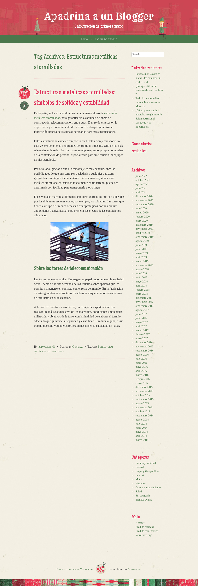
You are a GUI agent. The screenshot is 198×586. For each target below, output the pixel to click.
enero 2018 (142, 293)
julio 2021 (141, 188)
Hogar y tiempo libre (147, 471)
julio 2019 (141, 245)
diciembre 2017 (144, 297)
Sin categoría (143, 495)
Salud (139, 491)
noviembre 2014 (144, 407)
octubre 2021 (143, 180)
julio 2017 (141, 314)
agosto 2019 (142, 241)
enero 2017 (142, 338)
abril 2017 (141, 326)
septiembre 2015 (145, 399)
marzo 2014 (142, 439)
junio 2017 (141, 318)
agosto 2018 (142, 269)
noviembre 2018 (144, 265)
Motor (139, 479)
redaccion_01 (46, 346)
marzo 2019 (142, 261)
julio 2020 (141, 208)
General (77, 346)
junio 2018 (141, 277)
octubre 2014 (143, 411)
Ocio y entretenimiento (148, 487)
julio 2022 (141, 176)
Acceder (140, 522)
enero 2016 (142, 383)
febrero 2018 (143, 289)
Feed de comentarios (147, 531)
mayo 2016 (142, 366)
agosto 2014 (142, 419)
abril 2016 (141, 370)
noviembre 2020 (144, 200)
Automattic (134, 569)
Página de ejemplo (106, 39)
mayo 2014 (142, 431)
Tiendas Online (144, 499)
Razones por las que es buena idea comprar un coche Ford (148, 78)
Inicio (84, 39)
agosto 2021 (142, 184)
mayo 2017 (142, 322)
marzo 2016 (142, 375)
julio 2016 (141, 358)
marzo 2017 (142, 330)
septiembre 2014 (145, 415)
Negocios (141, 483)
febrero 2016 (143, 379)
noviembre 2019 (144, 228)
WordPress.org (144, 535)
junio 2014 (141, 427)
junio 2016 (141, 362)
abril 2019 (141, 257)
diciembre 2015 (144, 387)
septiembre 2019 (145, 236)
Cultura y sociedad (146, 463)
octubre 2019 (143, 232)
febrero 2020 (143, 216)
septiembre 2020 (145, 204)
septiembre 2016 (145, 350)
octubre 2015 (143, 395)
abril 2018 (141, 285)
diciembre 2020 (144, 196)
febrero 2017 (143, 334)
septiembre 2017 (145, 306)
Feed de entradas (145, 526)
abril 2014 (141, 435)
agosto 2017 (142, 310)
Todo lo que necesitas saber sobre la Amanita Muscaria (148, 102)
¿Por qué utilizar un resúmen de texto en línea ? (149, 90)
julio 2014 (141, 423)
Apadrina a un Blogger (99, 16)
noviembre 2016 (144, 346)
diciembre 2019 (144, 224)
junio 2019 (141, 249)
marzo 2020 (142, 212)
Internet (140, 475)
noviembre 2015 (144, 391)
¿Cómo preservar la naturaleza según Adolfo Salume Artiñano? (149, 114)
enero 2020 (142, 220)
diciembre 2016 (144, 342)
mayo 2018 (142, 281)
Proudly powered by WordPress (74, 569)
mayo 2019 (142, 253)
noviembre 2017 (144, 301)
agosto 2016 (142, 354)
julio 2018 (141, 273)
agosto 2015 (142, 403)
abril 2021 (141, 192)
